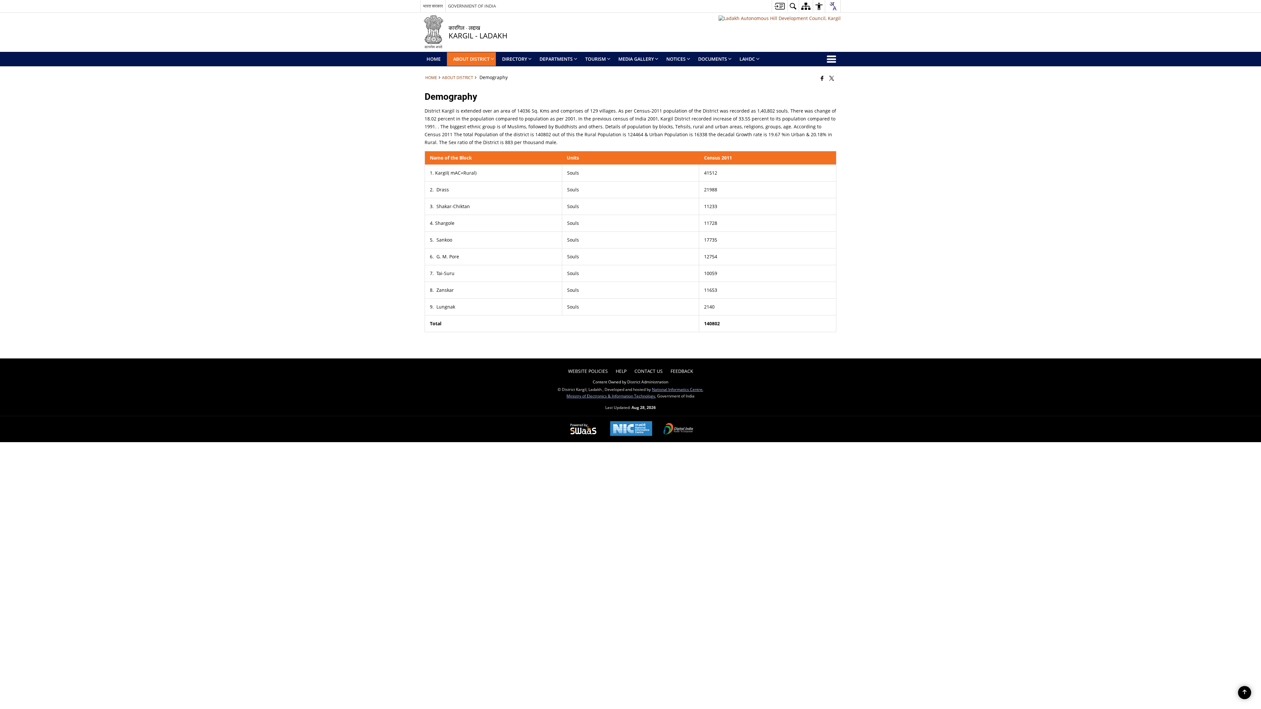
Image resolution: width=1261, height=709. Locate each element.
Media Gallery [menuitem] (636, 59)
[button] (793, 6)
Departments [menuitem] (556, 59)
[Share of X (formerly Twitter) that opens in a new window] (832, 78)
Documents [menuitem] (712, 59)
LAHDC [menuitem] (747, 59)
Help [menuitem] (621, 371)
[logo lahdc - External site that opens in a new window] (780, 18)
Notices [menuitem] (676, 59)
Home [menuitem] (434, 59)
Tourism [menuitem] (595, 59)
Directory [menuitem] (514, 59)
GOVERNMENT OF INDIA (472, 6)
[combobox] (832, 6)
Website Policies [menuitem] (588, 371)
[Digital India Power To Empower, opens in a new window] (678, 429)
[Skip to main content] (779, 6)
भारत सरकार (433, 6)
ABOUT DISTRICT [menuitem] (471, 59)
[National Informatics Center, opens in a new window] (631, 429)
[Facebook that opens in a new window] (822, 78)
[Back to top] (1244, 692)
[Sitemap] (806, 6)
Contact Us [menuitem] (648, 371)
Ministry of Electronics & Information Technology (610, 395)
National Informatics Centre (677, 389)
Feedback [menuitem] (682, 371)
